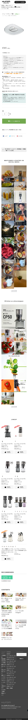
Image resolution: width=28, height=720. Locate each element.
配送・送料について (3, 666)
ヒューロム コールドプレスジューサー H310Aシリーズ (11, 673)
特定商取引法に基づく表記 (15, 129)
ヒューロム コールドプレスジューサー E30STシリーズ (11, 679)
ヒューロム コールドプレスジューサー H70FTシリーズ (11, 657)
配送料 (3, 91)
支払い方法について (3, 671)
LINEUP (8, 654)
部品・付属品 (10, 688)
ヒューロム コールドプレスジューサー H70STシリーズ (11, 662)
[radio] (2, 441)
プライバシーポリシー (3, 682)
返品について (5, 129)
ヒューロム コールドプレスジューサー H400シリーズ (11, 668)
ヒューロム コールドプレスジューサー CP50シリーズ (11, 684)
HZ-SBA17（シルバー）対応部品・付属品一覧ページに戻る (15, 149)
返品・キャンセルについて (3, 676)
